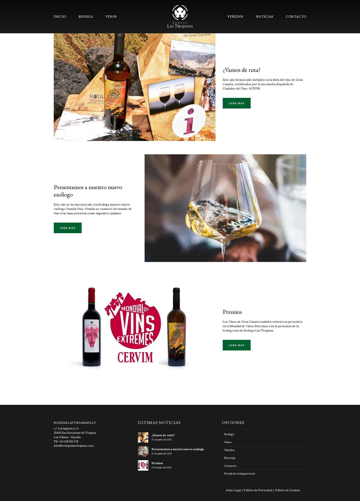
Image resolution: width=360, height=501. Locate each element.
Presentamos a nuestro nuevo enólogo (88, 190)
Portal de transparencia (239, 473)
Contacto (230, 466)
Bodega (134, 79)
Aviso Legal (233, 490)
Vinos (227, 442)
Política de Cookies (287, 490)
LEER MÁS (237, 103)
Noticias (229, 458)
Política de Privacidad (258, 490)
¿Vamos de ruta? (242, 70)
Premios (134, 321)
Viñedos (229, 450)
